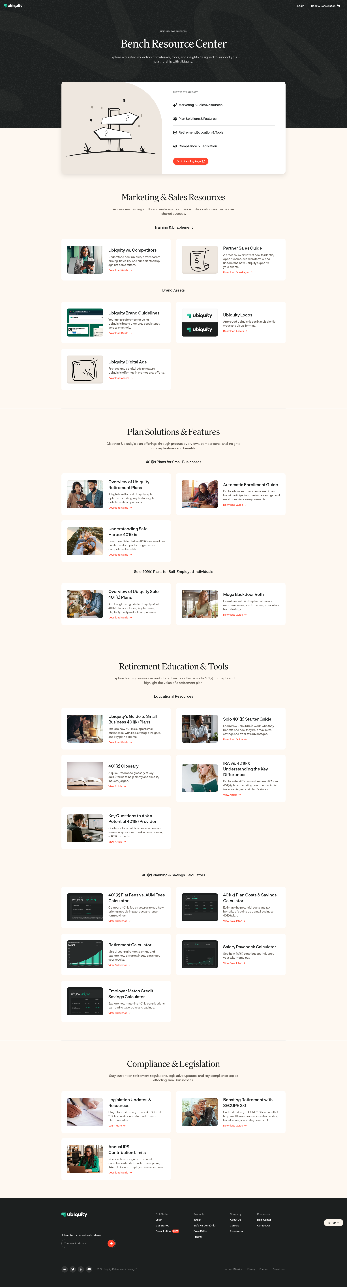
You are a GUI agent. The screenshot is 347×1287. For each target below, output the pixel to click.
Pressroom (236, 1231)
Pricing (198, 1236)
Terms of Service (233, 1269)
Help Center (264, 1219)
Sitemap (264, 1269)
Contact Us (263, 1225)
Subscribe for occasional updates (81, 1235)
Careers (234, 1225)
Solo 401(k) (200, 1231)
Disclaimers (279, 1269)
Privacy (251, 1269)
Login (300, 5)
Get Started (162, 1225)
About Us (235, 1219)
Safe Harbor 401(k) (204, 1225)
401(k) (197, 1219)
